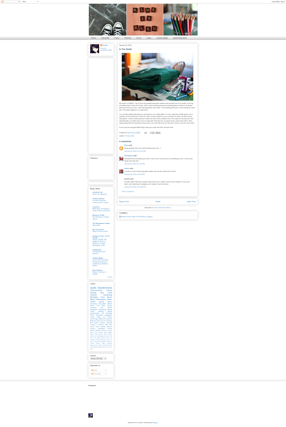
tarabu (126, 168)
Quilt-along (102, 309)
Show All (110, 277)
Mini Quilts (94, 322)
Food (110, 293)
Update (100, 319)
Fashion (93, 295)
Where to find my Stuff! (100, 231)
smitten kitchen (98, 199)
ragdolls (101, 302)
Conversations (96, 290)
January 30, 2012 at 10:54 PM (135, 187)
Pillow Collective (107, 343)
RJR (104, 345)
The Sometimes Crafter (101, 223)
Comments (97, 374)
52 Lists (103, 321)
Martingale (101, 328)
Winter (109, 304)
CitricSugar (128, 155)
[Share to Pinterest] (159, 133)
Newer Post (124, 202)
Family (127, 136)
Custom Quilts (162, 38)
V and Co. (96, 207)
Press (117, 38)
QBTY (100, 345)
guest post (109, 339)
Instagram (93, 309)
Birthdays (94, 297)
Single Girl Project (104, 317)
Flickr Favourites (96, 315)
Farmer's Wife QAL (105, 324)
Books (110, 311)
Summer (102, 322)
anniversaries (95, 313)
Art (103, 313)
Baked (110, 302)
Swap (91, 347)
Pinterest (92, 345)
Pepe (126, 145)
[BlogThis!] (153, 133)
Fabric (109, 299)
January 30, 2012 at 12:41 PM (135, 151)
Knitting (101, 311)
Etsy (102, 293)
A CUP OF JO (97, 192)
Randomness (105, 287)
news (91, 341)
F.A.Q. (139, 38)
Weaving (96, 347)
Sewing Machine (106, 326)
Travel (92, 302)
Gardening (107, 295)
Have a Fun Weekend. (100, 194)
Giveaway (93, 304)
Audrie (129, 132)
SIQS (106, 345)
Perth (107, 337)
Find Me (128, 38)
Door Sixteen (97, 270)
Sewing (93, 293)
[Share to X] (155, 133)
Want (92, 299)
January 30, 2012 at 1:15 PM (134, 164)
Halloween (103, 341)
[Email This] (151, 133)
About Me (105, 38)
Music (109, 297)
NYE (111, 336)
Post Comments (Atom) (162, 207)
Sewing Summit (100, 330)
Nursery (98, 343)
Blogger (155, 422)
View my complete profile (106, 49)
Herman (101, 332)
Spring (109, 309)
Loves (92, 317)
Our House (106, 307)
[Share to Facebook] (157, 133)
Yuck (103, 297)
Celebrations (100, 299)
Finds (92, 311)
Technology (94, 319)
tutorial (92, 330)
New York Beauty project (97, 337)
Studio (110, 345)
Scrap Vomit (94, 326)
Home (93, 38)
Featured (109, 321)
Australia (109, 313)
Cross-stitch (97, 341)
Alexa (91, 332)
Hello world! (96, 225)
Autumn (92, 328)
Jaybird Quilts (98, 258)
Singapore (108, 315)
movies (109, 328)
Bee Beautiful (107, 319)
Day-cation (102, 304)
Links (149, 38)
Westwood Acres (103, 347)
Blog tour (93, 321)
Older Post (191, 202)
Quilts (132, 136)
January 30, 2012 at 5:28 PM (134, 174)
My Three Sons (98, 229)
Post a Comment (128, 191)
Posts (95, 370)
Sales (98, 321)
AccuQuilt (109, 330)
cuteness (93, 307)
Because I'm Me (98, 215)
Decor (92, 306)
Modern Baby (103, 334)
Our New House (104, 306)
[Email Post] (145, 132)
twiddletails (97, 250)
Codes (96, 332)
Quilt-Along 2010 (180, 38)
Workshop (103, 339)
